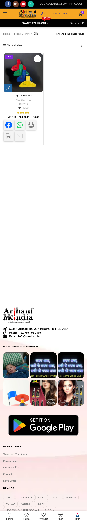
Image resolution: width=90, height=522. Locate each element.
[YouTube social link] (23, 4)
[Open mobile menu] (5, 14)
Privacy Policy (10, 461)
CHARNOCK (25, 497)
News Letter (9, 481)
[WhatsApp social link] (31, 4)
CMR (41, 497)
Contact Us (9, 474)
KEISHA (40, 503)
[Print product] (31, 125)
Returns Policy (11, 467)
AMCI (9, 497)
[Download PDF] (9, 136)
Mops (17, 33)
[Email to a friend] (20, 136)
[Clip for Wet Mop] (23, 72)
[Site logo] (27, 13)
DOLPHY (71, 497)
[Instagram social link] (16, 4)
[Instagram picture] (16, 365)
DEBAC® (55, 497)
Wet (27, 33)
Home (6, 33)
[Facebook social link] (8, 4)
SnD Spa (49, 510)
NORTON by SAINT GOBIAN (22, 510)
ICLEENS (23, 104)
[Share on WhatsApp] (20, 125)
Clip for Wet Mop (23, 95)
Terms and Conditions (15, 454)
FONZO (10, 503)
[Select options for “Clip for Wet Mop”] (8, 88)
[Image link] (19, 315)
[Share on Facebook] (9, 125)
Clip (22, 100)
